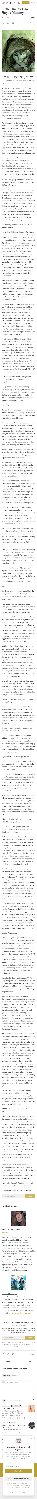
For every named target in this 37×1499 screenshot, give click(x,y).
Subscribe (25, 3)
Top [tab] (4, 1400)
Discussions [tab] (16, 1400)
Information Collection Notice (22, 1344)
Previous (7, 1361)
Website (5, 1232)
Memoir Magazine (15, 1415)
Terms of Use (28, 1342)
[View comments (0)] (8, 23)
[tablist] (10, 1375)
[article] (18, 1412)
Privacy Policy (25, 1487)
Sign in (33, 3)
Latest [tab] (9, 1400)
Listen (33, 18)
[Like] (4, 23)
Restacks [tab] (14, 1375)
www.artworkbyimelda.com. (20, 1313)
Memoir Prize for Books (11, 1423)
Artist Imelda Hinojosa (9, 1294)
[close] (31, 1438)
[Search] (33, 1400)
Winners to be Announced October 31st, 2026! (13, 1426)
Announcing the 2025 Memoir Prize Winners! (14, 1407)
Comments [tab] (6, 1375)
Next (30, 1361)
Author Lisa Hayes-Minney (11, 1230)
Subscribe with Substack (20, 1479)
